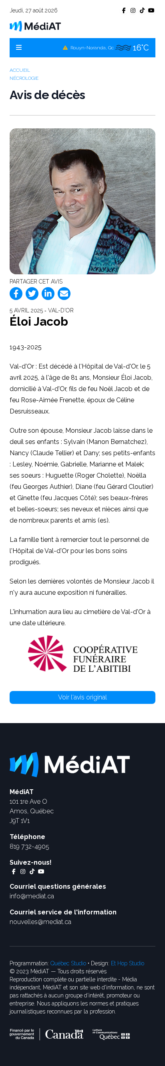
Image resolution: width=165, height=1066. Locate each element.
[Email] (64, 293)
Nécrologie (24, 78)
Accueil (20, 70)
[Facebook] (16, 293)
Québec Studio (68, 963)
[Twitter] (32, 293)
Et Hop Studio (127, 963)
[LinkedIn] (48, 293)
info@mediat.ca (32, 896)
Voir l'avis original (82, 697)
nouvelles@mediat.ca (40, 922)
